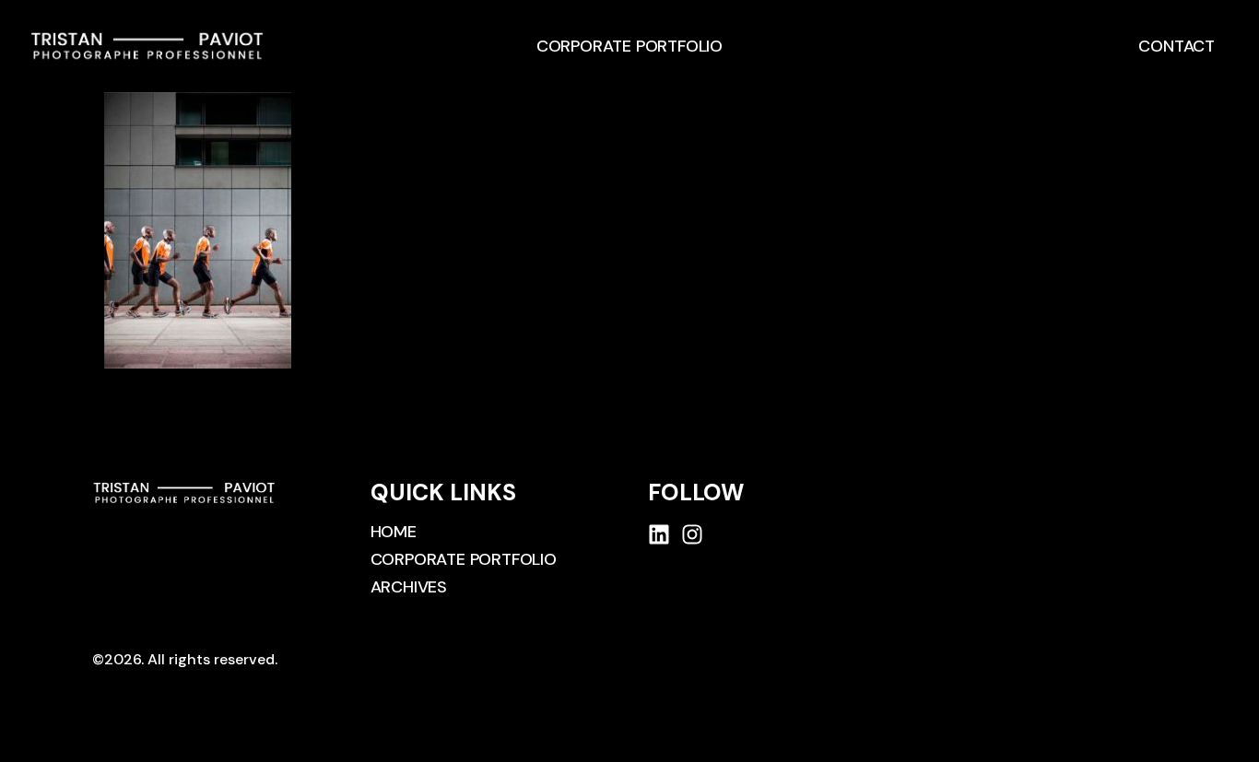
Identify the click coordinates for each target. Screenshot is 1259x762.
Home (394, 531)
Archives (409, 587)
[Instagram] (692, 534)
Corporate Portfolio (629, 46)
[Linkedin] (659, 534)
